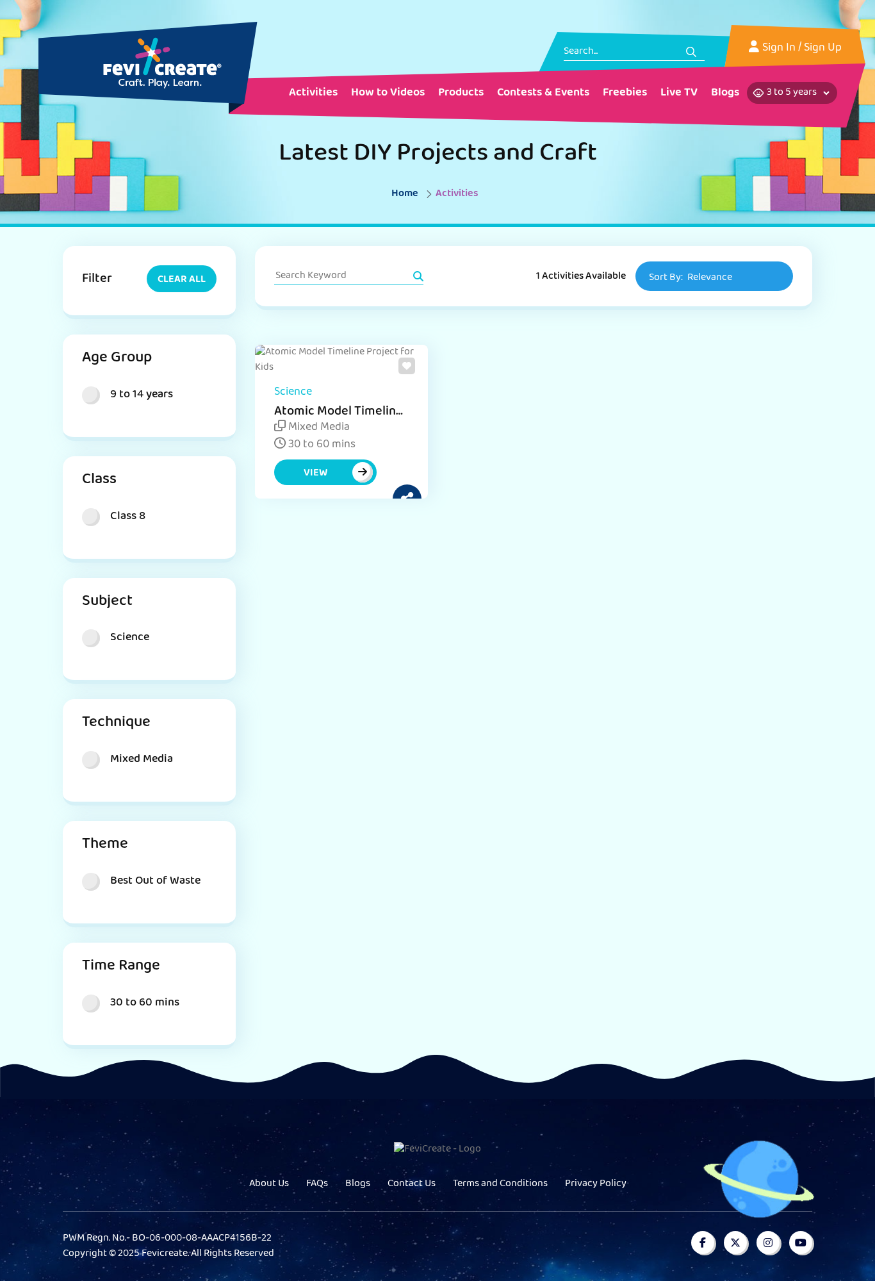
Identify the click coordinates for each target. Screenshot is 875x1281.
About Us (269, 1184)
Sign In (779, 48)
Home (404, 194)
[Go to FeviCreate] (147, 62)
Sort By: (690, 278)
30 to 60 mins (321, 445)
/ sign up (820, 48)
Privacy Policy (595, 1184)
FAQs (317, 1184)
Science (293, 392)
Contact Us (412, 1184)
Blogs (357, 1184)
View (315, 473)
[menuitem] (313, 94)
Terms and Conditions (500, 1184)
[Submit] (691, 51)
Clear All (182, 280)
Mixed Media (318, 428)
